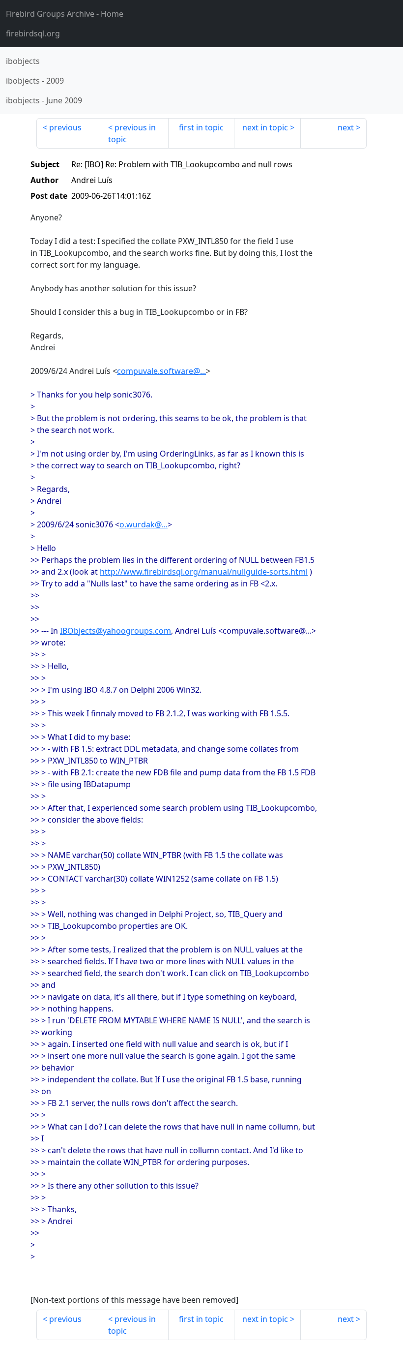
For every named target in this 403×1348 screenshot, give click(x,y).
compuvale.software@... (161, 371)
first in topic (201, 127)
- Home (64, 13)
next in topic (265, 127)
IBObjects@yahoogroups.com (115, 630)
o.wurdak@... (143, 524)
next (346, 127)
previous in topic (132, 133)
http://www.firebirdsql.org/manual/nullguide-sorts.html (204, 571)
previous (65, 127)
